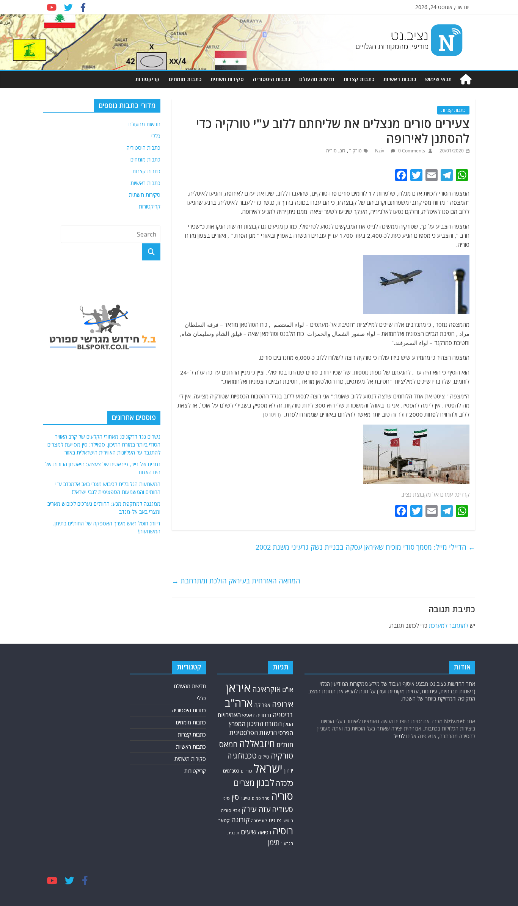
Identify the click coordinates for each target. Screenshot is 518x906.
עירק (249, 808)
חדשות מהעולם (316, 79)
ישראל (268, 768)
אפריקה (262, 705)
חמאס (228, 744)
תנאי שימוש (438, 79)
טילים (263, 757)
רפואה (264, 832)
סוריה (331, 150)
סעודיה (282, 809)
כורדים (246, 771)
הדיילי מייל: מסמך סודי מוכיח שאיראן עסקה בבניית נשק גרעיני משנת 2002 (365, 547)
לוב (342, 150)
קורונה (240, 819)
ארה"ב (239, 703)
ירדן (288, 770)
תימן (274, 842)
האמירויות (229, 715)
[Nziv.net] (465, 79)
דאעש (248, 715)
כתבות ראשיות (399, 79)
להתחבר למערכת (448, 625)
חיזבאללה (257, 743)
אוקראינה (266, 689)
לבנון (265, 782)
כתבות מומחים (185, 79)
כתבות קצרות (359, 79)
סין (235, 797)
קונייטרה (259, 820)
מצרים (244, 782)
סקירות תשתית (227, 79)
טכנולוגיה (242, 756)
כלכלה (284, 783)
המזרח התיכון (264, 723)
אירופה (282, 704)
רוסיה (283, 830)
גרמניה (263, 715)
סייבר (245, 798)
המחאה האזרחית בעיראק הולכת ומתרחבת (236, 580)
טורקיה (355, 150)
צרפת (274, 820)
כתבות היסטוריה (271, 79)
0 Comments (411, 150)
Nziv (380, 150)
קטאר (224, 820)
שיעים (248, 832)
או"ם (287, 689)
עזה (264, 809)
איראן (238, 687)
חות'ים (284, 744)
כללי (155, 136)
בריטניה (283, 714)
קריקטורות (147, 79)
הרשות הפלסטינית (253, 732)
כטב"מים (231, 771)
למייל (399, 736)
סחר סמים (261, 798)
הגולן (288, 724)
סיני (226, 798)
